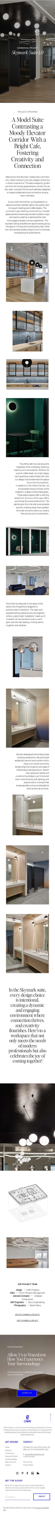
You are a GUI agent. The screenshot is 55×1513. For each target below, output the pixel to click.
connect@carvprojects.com (34, 1454)
